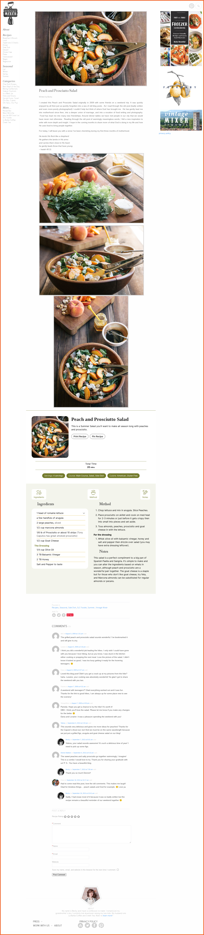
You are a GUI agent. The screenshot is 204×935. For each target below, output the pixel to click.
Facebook (64, 615)
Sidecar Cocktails (9, 91)
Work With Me (8, 113)
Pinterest (191, 5)
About (58, 925)
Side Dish (6, 47)
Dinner (5, 45)
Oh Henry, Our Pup (10, 103)
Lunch (5, 41)
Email (55, 854)
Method (93, 497)
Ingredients (39, 497)
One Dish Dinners (9, 84)
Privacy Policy (89, 921)
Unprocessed (7, 57)
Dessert (6, 50)
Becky (68, 739)
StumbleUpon (54, 615)
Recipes (7, 35)
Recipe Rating (57, 816)
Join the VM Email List (11, 115)
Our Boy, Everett (9, 100)
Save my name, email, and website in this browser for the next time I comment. (84, 870)
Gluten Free (7, 52)
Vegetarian (7, 61)
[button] (83, 513)
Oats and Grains (9, 96)
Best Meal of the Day (11, 87)
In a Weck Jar (8, 94)
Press (36, 921)
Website (55, 862)
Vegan (5, 59)
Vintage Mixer (102, 608)
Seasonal (8, 66)
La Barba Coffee (9, 120)
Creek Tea (7, 122)
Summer (6, 76)
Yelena (63, 723)
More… (7, 107)
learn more (107, 916)
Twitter (59, 615)
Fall (4, 69)
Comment (56, 824)
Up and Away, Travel (11, 98)
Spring (5, 74)
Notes (145, 497)
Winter (5, 72)
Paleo (5, 54)
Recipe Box (7, 111)
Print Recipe (80, 436)
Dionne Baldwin (66, 753)
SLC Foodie (7, 118)
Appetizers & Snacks (10, 43)
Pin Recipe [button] (97, 436)
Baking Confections (10, 89)
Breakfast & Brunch (10, 38)
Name (55, 846)
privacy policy (165, 133)
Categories (9, 81)
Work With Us (41, 925)
